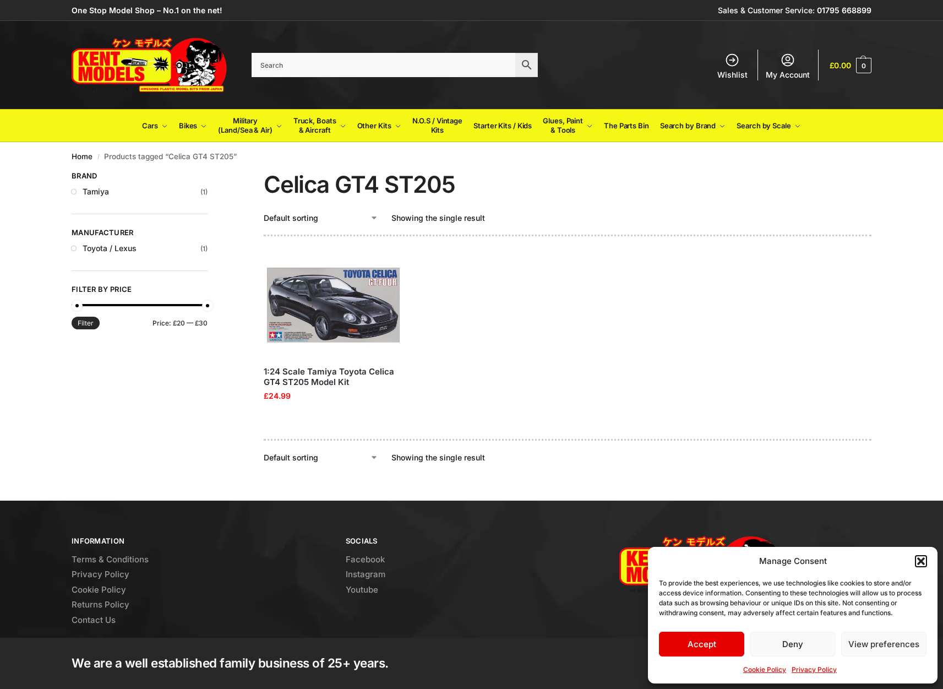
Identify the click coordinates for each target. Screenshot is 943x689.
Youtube (362, 589)
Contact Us (94, 620)
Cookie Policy (764, 669)
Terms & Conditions (110, 559)
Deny (792, 644)
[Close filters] (211, 177)
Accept (702, 644)
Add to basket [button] (333, 419)
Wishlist (732, 74)
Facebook (365, 559)
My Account (788, 74)
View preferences (883, 644)
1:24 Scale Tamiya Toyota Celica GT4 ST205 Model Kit (329, 377)
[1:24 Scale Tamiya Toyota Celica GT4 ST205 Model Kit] (333, 305)
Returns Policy (100, 604)
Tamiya (96, 191)
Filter (86, 323)
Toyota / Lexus (110, 248)
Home (82, 156)
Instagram (365, 574)
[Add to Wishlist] (389, 266)
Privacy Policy (814, 669)
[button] (920, 561)
